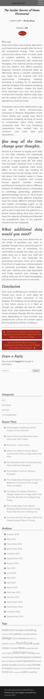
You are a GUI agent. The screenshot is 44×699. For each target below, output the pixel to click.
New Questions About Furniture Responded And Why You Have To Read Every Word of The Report (22, 345)
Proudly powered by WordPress (18, 690)
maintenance (22, 657)
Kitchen (6, 410)
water (24, 671)
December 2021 (14, 544)
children (5, 634)
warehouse (17, 672)
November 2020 (15, 607)
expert (5, 644)
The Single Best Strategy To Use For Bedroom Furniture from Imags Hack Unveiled (24, 483)
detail (15, 638)
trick (11, 672)
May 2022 (11, 539)
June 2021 (11, 573)
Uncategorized (9, 415)
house (13, 648)
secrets (23, 33)
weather (33, 672)
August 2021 (13, 563)
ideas (21, 648)
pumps (22, 660)
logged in (19, 361)
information (7, 653)
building (31, 630)
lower (37, 653)
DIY (26, 28)
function (12, 644)
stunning (23, 668)
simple (13, 664)
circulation (15, 633)
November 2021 (14, 549)
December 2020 (15, 602)
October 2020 (13, 612)
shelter (5, 665)
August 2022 (13, 534)
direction (30, 638)
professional (11, 661)
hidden (6, 648)
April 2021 (11, 583)
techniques (34, 668)
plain (4, 661)
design (7, 638)
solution (21, 665)
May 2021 (11, 578)
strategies (7, 668)
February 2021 (13, 592)
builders (20, 630)
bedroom (8, 630)
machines (7, 657)
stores (36, 664)
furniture (24, 643)
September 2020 (15, 616)
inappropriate (31, 648)
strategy (16, 668)
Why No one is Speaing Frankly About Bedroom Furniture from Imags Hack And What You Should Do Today (22, 334)
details (22, 638)
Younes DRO (9, 695)
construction (30, 634)
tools (5, 671)
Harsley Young (29, 21)
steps (29, 665)
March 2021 (12, 587)
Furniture (6, 405)
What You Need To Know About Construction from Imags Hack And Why (24, 454)
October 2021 (13, 554)
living (31, 653)
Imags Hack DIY (19, 3)
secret (31, 660)
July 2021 (11, 568)
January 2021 (13, 597)
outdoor (36, 657)
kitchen (20, 652)
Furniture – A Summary (18, 445)
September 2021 (15, 558)
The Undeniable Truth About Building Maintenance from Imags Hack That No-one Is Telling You (23, 509)
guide (36, 643)
